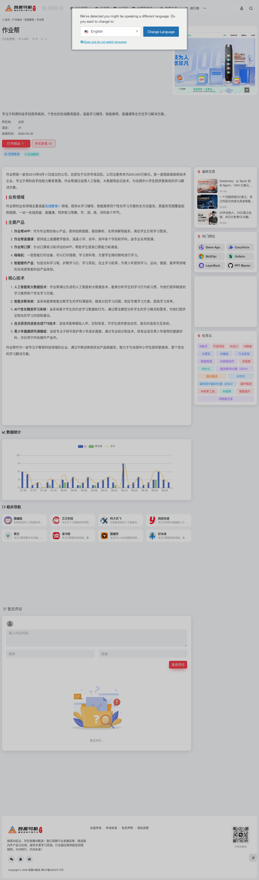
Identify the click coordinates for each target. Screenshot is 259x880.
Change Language (161, 31)
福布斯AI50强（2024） (234, 369)
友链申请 (95, 828)
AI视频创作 (227, 361)
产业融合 (17, 19)
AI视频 (246, 361)
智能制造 (206, 361)
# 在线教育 (32, 154)
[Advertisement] (86, 77)
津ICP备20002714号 (52, 869)
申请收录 (111, 828)
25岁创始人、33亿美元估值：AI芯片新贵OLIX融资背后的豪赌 (236, 216)
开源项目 (218, 346)
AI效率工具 (208, 391)
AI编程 (224, 354)
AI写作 (241, 376)
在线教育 (51, 206)
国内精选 (212, 376)
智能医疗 (245, 391)
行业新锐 (244, 354)
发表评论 (178, 664)
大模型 (206, 354)
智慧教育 (29, 19)
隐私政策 (143, 828)
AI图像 (248, 346)
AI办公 (206, 369)
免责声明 (127, 828)
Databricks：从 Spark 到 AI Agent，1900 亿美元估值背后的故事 (236, 185)
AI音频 (227, 391)
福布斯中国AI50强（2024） (217, 384)
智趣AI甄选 (34, 869)
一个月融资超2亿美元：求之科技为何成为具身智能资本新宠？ (237, 201)
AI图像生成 (226, 399)
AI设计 (234, 346)
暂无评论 (14, 608)
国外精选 (246, 384)
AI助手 (203, 346)
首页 (7, 19)
